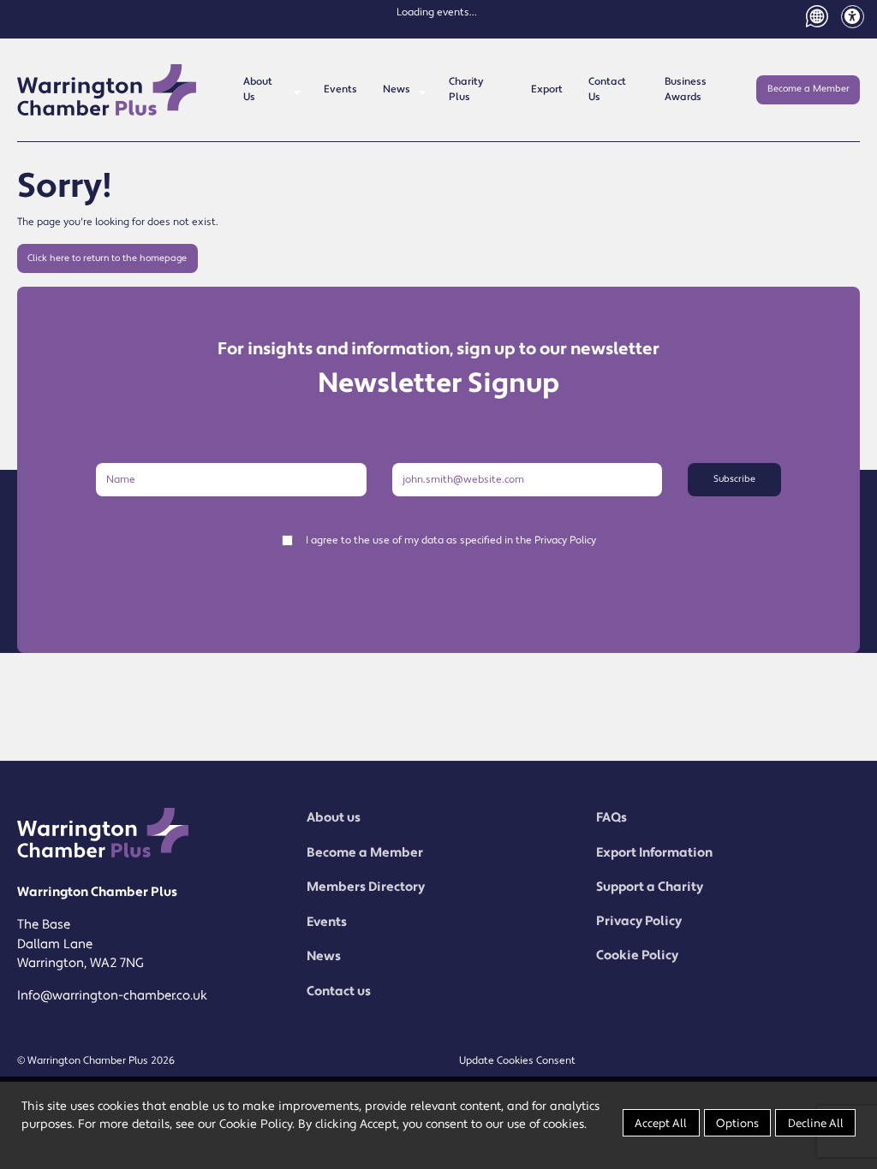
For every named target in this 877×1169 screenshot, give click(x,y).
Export (547, 89)
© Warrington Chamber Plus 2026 (96, 1060)
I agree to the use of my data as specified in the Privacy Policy (451, 540)
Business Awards (686, 89)
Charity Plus (466, 89)
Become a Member (808, 89)
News (396, 89)
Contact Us (607, 89)
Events (340, 89)
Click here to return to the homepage (107, 258)
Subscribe (734, 479)
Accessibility (852, 16)
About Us (257, 89)
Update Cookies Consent (517, 1060)
